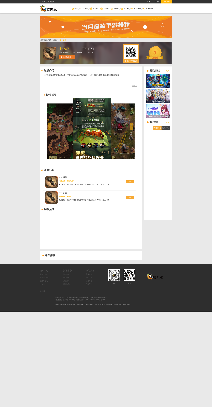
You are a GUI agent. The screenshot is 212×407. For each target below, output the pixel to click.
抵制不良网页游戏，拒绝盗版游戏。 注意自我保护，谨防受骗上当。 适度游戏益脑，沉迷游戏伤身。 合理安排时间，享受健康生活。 (94, 304)
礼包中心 (43, 284)
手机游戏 (79, 52)
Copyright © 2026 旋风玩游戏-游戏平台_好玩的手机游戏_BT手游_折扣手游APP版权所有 (81, 297)
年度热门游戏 (44, 277)
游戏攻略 (66, 274)
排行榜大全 (44, 274)
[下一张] (121, 128)
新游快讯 (66, 284)
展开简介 (134, 86)
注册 (148, 1)
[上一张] (60, 128)
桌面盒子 (51, 1)
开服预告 (89, 284)
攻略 (91, 48)
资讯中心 (67, 270)
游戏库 (55, 40)
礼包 (84, 48)
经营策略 (66, 52)
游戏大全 (89, 274)
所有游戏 (167, 1)
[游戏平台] (50, 8)
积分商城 (89, 281)
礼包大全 (89, 277)
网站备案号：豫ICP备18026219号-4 (66, 300)
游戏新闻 (66, 277)
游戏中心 (44, 270)
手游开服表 (44, 281)
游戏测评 (66, 281)
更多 (167, 71)
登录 (157, 1)
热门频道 (90, 270)
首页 (43, 1)
